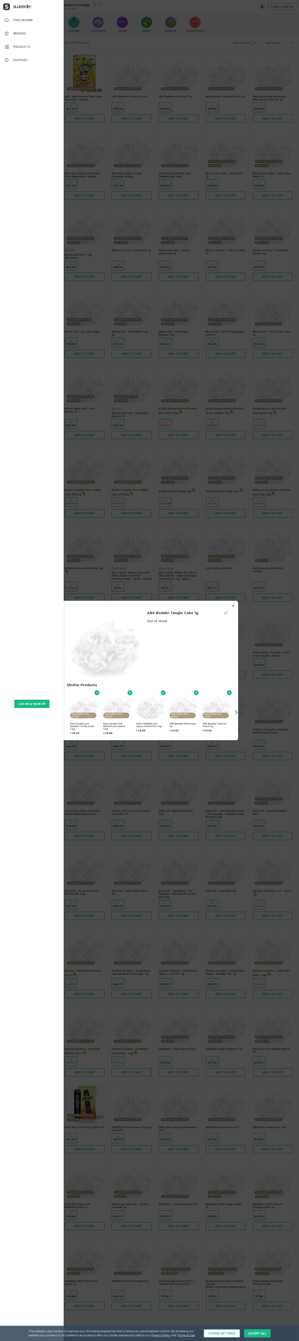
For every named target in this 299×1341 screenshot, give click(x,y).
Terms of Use (186, 1335)
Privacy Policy (160, 1335)
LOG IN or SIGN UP (31, 704)
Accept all (257, 1333)
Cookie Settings (221, 1333)
